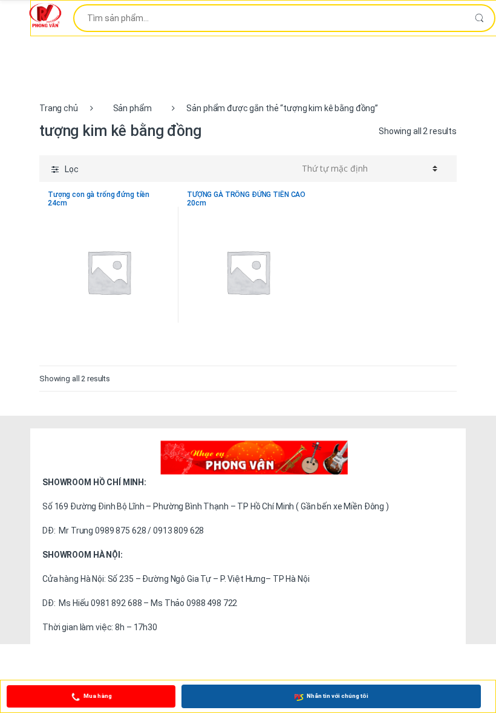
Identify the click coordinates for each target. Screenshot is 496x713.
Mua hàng (97, 695)
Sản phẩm (132, 108)
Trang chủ (58, 108)
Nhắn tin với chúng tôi (337, 695)
